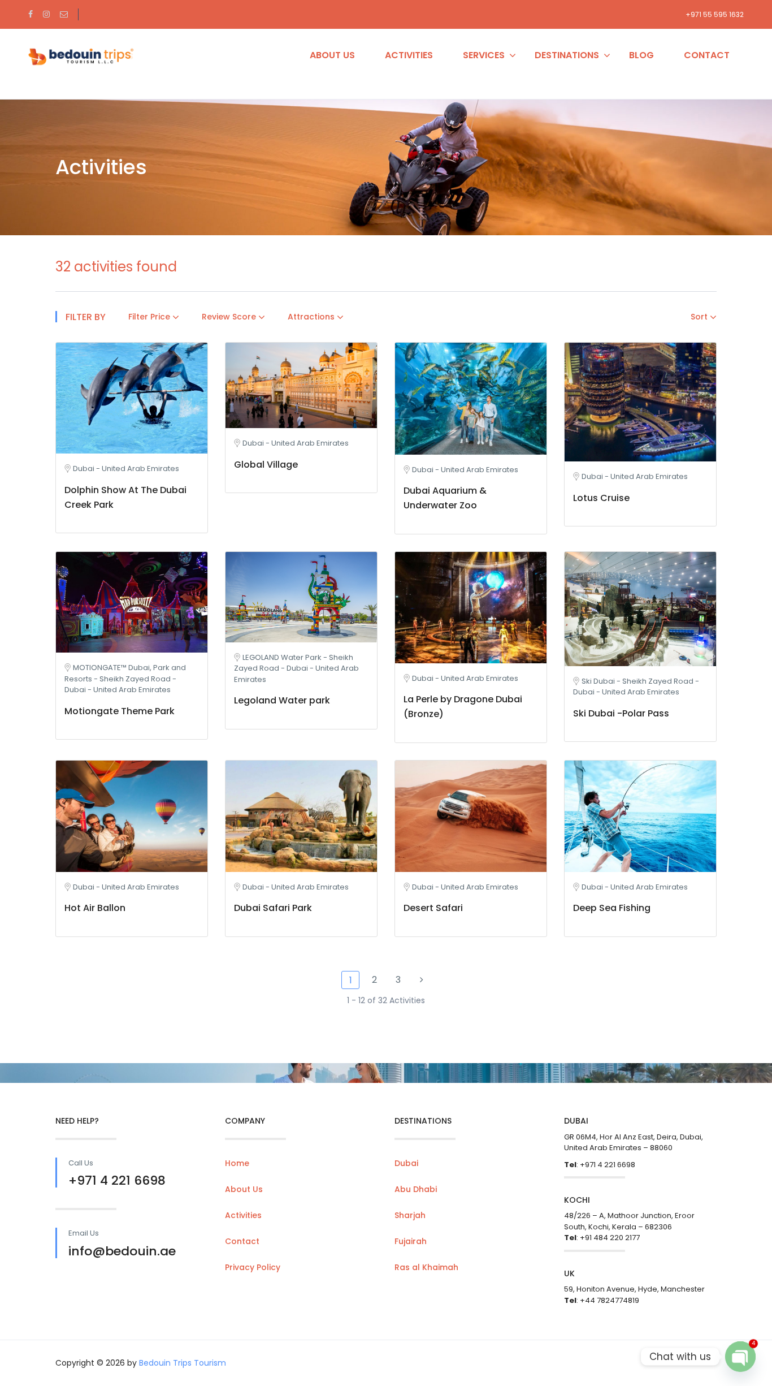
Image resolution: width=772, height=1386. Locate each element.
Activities (409, 55)
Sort (700, 316)
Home (237, 1163)
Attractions (312, 316)
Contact (707, 55)
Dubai (406, 1163)
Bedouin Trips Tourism (182, 1362)
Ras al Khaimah (426, 1267)
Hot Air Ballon (94, 907)
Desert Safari (433, 907)
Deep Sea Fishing (611, 907)
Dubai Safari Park (273, 907)
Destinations (567, 55)
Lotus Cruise (601, 497)
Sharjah (410, 1215)
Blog (641, 55)
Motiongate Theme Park (119, 711)
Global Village (266, 464)
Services (484, 55)
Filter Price (150, 316)
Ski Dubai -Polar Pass (621, 713)
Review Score (230, 316)
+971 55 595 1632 (715, 14)
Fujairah (410, 1241)
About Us (332, 55)
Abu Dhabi (415, 1189)
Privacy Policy (252, 1267)
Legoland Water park (282, 700)
